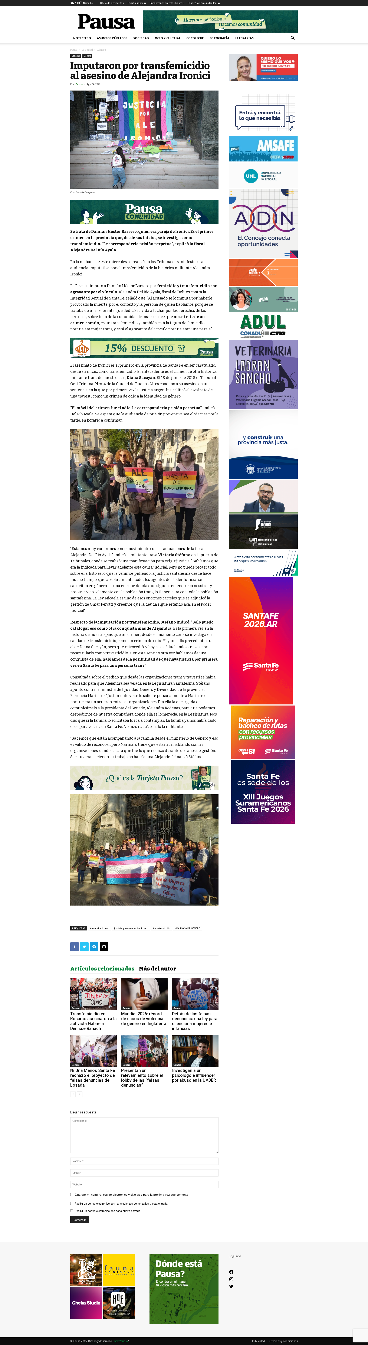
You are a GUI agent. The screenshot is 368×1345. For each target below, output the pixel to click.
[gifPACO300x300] (263, 823)
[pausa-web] (263, 284)
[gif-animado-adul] (263, 338)
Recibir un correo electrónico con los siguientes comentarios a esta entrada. (121, 1203)
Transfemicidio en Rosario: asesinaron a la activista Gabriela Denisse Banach (93, 1021)
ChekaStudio (120, 1341)
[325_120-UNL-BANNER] (263, 187)
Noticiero (82, 38)
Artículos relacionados (102, 969)
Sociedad (141, 38)
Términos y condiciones (283, 1341)
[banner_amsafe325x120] (263, 160)
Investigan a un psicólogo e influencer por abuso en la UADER (194, 1075)
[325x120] (263, 574)
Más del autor (157, 969)
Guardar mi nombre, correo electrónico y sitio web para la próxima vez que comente (131, 1194)
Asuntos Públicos (112, 38)
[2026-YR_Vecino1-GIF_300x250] (263, 134)
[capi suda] (261, 703)
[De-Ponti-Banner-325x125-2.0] (263, 311)
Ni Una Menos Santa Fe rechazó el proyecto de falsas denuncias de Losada (92, 1078)
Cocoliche (195, 38)
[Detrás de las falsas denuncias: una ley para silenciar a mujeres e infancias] (195, 994)
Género (87, 55)
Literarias (244, 38)
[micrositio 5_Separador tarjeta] (144, 778)
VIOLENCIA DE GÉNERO (187, 928)
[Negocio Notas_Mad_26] (144, 348)
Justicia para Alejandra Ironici (131, 928)
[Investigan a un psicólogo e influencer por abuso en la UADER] (195, 1051)
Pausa (74, 50)
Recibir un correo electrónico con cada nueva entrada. (108, 1211)
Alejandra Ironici (99, 928)
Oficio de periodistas (112, 2)
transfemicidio (161, 928)
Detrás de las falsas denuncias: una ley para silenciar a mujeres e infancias (194, 1021)
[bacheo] (263, 758)
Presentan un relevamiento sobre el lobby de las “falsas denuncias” (142, 1078)
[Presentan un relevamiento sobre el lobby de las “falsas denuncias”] (144, 1051)
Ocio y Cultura (167, 38)
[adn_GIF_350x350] (263, 257)
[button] (293, 38)
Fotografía (219, 38)
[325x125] (263, 80)
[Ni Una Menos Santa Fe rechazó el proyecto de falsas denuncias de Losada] (93, 1051)
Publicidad (258, 1341)
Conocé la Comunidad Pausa (203, 2)
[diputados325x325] (263, 478)
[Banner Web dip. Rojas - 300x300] (263, 548)
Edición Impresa (137, 2)
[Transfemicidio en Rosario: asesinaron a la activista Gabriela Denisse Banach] (93, 994)
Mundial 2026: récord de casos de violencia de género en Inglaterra (143, 1018)
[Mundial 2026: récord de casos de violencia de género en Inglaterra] (144, 994)
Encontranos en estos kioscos (166, 2)
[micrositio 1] (144, 212)
